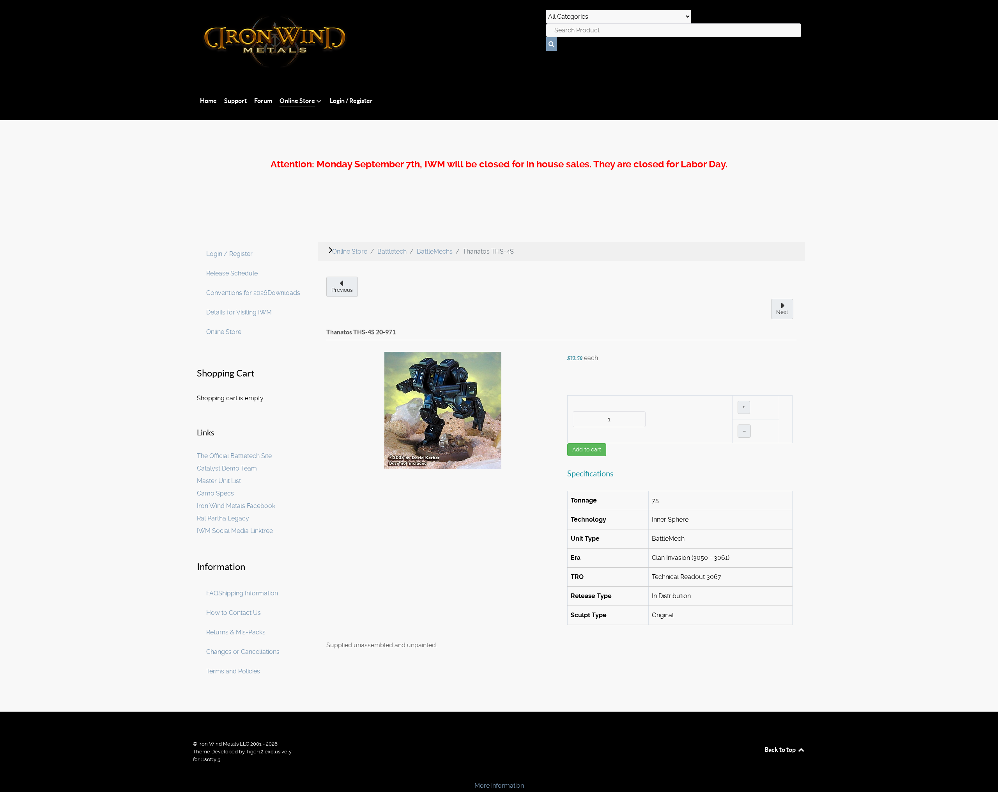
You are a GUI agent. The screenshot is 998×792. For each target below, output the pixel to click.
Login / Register (229, 253)
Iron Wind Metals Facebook (236, 506)
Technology (588, 519)
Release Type (591, 596)
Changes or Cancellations (243, 651)
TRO (577, 577)
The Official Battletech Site (234, 456)
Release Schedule (232, 273)
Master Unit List (219, 481)
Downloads (283, 293)
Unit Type (585, 538)
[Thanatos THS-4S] (442, 410)
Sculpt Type (589, 615)
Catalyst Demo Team (227, 468)
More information (499, 785)
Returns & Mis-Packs (235, 632)
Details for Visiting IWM (239, 312)
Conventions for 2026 (236, 293)
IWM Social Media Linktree (235, 531)
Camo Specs (215, 493)
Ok (8, 772)
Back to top (780, 749)
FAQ (212, 593)
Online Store (223, 332)
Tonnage (584, 500)
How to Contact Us (233, 612)
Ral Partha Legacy (223, 518)
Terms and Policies (233, 671)
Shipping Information (248, 593)
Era (575, 557)
